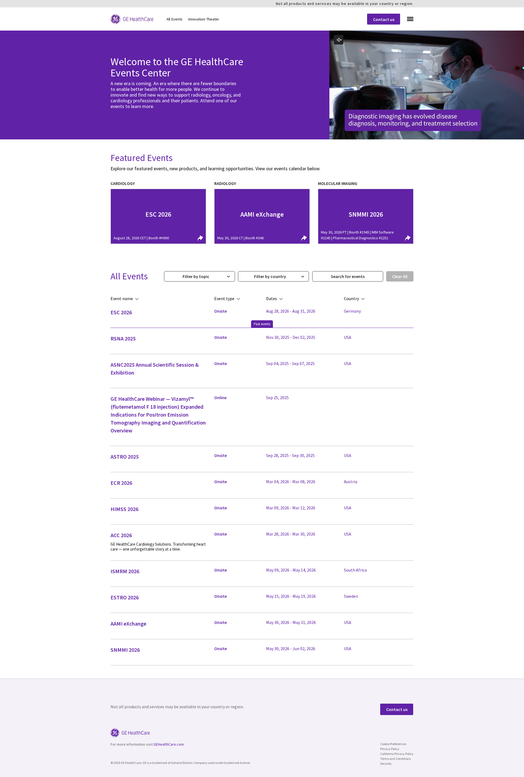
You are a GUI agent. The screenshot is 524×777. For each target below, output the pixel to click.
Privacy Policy (389, 749)
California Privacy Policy (396, 754)
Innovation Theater (203, 19)
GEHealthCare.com (169, 744)
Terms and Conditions (395, 759)
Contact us (383, 19)
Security (386, 763)
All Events (174, 19)
